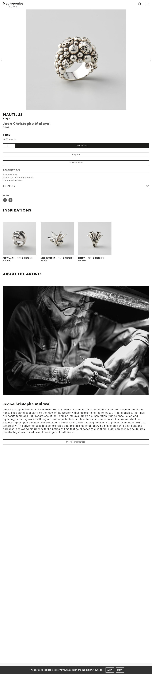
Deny (119, 670)
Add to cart (82, 146)
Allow (109, 670)
